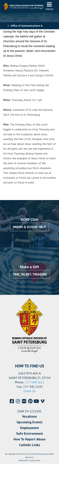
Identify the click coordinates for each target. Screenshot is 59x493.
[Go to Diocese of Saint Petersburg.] (4, 25)
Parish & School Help (29, 227)
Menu (49, 9)
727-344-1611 (34, 382)
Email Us (29, 391)
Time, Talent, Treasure (29, 274)
